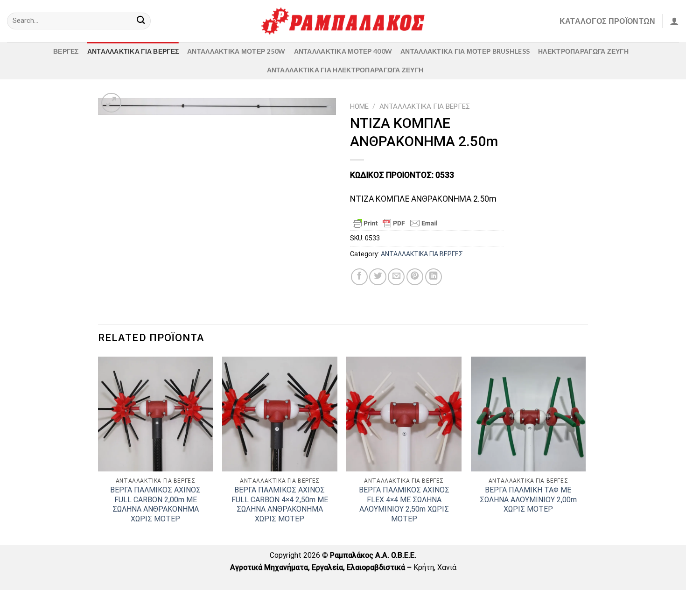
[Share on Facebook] (359, 276)
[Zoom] (111, 103)
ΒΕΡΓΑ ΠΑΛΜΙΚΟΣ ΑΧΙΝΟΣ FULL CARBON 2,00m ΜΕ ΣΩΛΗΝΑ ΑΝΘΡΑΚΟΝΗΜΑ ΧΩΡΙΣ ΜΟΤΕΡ (155, 504)
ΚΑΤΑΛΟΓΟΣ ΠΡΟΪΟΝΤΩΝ (608, 20)
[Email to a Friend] (396, 276)
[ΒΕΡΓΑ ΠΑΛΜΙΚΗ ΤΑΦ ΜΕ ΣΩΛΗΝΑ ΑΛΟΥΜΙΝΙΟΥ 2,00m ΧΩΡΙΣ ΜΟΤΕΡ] (528, 414)
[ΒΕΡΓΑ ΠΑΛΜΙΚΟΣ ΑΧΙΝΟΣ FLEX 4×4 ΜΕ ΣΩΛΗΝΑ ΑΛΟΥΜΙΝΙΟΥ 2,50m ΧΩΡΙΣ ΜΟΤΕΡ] (404, 414)
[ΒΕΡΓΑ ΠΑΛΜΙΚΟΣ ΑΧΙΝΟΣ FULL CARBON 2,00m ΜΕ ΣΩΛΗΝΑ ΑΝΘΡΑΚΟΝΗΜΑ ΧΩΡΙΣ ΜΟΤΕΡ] (155, 414)
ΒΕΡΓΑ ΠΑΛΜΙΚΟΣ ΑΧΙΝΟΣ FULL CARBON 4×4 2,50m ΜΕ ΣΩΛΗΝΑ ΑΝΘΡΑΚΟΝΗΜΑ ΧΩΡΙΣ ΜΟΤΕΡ (279, 504)
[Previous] (98, 450)
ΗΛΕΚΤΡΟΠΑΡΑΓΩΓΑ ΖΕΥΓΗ (583, 51)
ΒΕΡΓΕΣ (66, 51)
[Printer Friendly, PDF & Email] (395, 223)
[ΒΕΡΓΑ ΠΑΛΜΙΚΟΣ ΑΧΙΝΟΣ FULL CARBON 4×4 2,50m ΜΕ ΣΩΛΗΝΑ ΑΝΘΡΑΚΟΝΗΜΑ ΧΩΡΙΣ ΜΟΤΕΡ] (279, 414)
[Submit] (140, 21)
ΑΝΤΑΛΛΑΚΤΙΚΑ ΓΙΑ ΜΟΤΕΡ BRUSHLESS (465, 51)
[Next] (585, 450)
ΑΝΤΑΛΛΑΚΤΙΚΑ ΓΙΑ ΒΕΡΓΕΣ (133, 51)
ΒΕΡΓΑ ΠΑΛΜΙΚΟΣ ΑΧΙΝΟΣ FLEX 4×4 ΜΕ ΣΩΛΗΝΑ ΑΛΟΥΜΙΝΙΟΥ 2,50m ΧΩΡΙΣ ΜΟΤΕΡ (404, 504)
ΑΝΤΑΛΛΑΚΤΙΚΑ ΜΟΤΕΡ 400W (343, 51)
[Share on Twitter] (377, 276)
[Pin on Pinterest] (414, 276)
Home (359, 106)
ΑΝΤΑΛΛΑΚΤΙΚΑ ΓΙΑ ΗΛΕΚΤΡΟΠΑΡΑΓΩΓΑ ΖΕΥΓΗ (345, 70)
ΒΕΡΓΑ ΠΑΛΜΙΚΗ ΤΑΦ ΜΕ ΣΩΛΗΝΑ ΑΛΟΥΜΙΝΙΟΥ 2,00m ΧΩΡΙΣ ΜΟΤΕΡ (528, 499)
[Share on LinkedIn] (433, 276)
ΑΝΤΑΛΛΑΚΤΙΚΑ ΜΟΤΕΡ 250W (236, 51)
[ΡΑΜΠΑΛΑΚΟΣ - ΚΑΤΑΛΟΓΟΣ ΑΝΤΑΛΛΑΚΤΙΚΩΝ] (343, 21)
